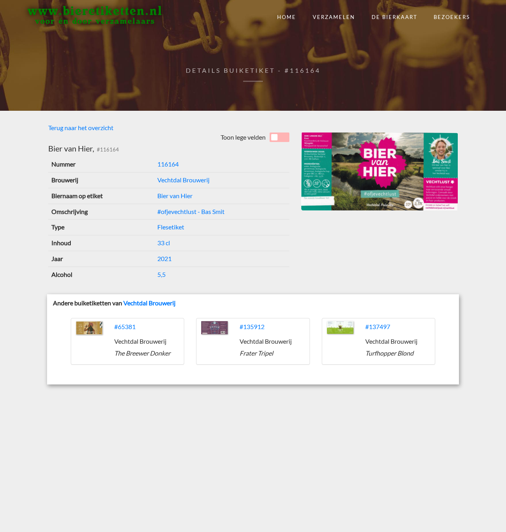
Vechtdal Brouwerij (183, 180)
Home (286, 17)
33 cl (163, 242)
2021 (164, 258)
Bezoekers (452, 17)
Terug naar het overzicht (80, 127)
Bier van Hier (175, 195)
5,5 (161, 274)
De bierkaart (394, 17)
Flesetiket (170, 227)
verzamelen (334, 17)
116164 (168, 164)
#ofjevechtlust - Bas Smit (191, 211)
